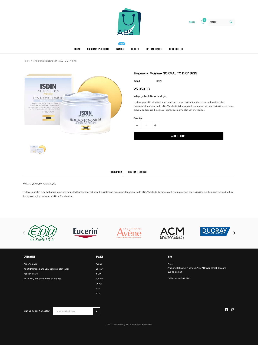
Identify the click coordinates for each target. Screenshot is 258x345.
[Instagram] (232, 309)
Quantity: (138, 118)
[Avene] (129, 233)
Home (27, 61)
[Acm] (172, 233)
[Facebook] (226, 309)
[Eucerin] (86, 233)
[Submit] (96, 311)
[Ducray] (215, 231)
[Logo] (129, 21)
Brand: (137, 81)
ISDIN (159, 81)
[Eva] (43, 233)
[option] (73, 104)
